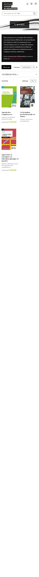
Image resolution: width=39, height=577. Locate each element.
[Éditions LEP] (9, 9)
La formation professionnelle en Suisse (27, 114)
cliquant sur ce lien (16, 58)
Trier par (17, 67)
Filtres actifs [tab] (9, 74)
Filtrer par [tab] (6, 67)
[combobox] (19, 13)
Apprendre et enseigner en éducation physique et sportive (10, 158)
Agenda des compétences (7, 113)
